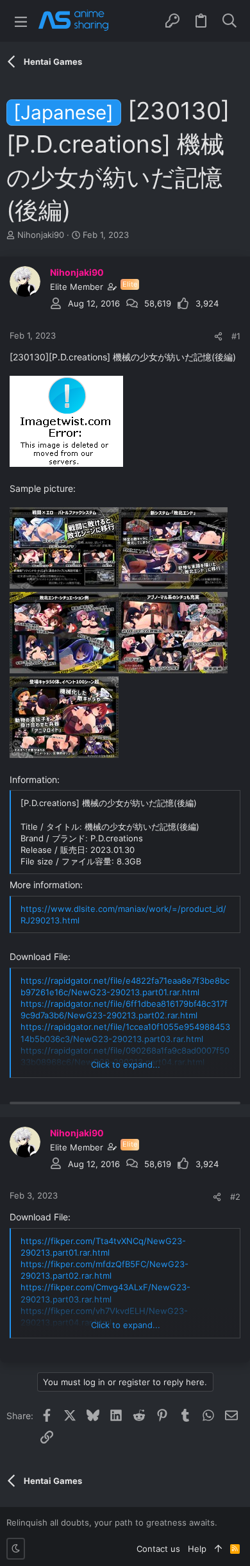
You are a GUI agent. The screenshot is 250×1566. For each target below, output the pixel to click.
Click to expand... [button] (125, 1064)
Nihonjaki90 (40, 235)
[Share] (218, 336)
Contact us (158, 1549)
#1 (235, 336)
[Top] (218, 1548)
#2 (235, 1196)
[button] (20, 21)
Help (197, 1549)
